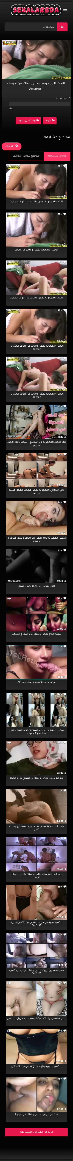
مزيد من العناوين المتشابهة (36, 1132)
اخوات (48, 121)
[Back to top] (62, 1150)
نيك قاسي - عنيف (27, 121)
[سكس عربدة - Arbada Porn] (36, 11)
